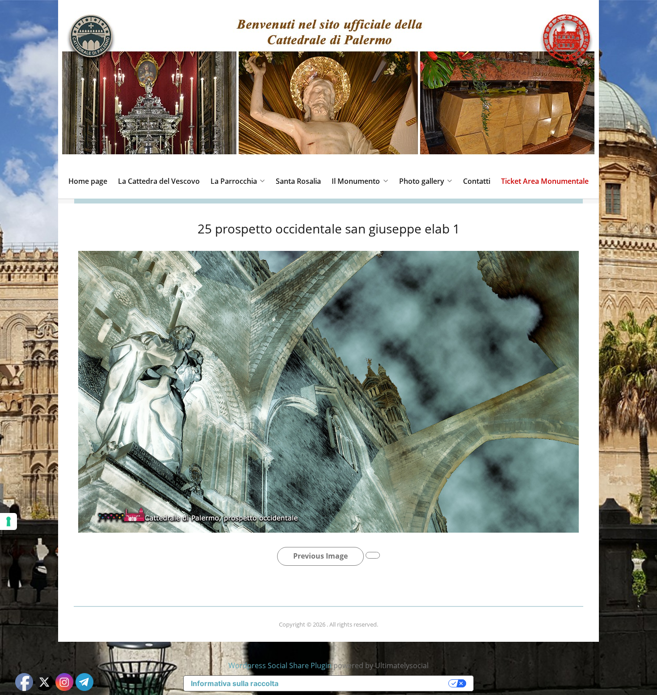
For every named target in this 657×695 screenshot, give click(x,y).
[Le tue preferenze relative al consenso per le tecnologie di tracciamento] (8, 521)
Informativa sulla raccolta (234, 683)
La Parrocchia (234, 181)
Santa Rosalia (298, 181)
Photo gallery (421, 181)
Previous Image (320, 556)
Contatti (476, 181)
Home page (87, 181)
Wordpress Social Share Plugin (280, 665)
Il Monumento (356, 181)
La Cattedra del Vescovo (159, 181)
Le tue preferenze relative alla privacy (368, 683)
